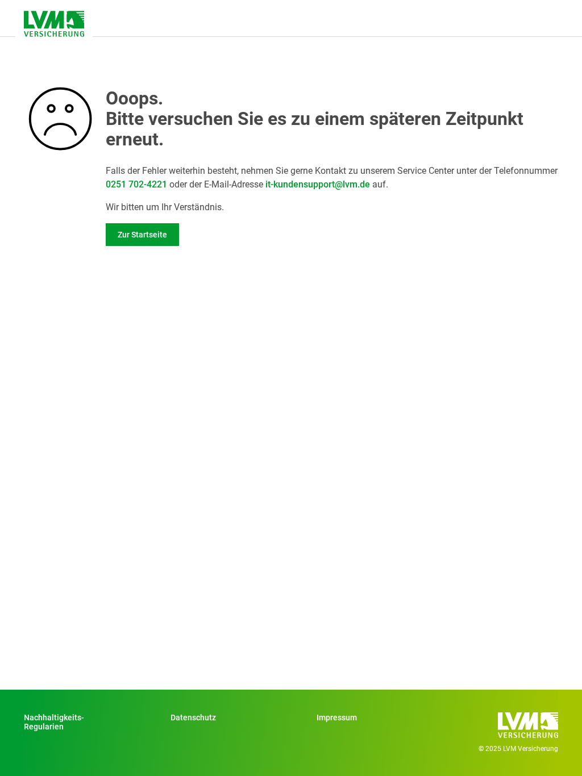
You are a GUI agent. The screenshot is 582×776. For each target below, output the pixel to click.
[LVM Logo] (54, 24)
